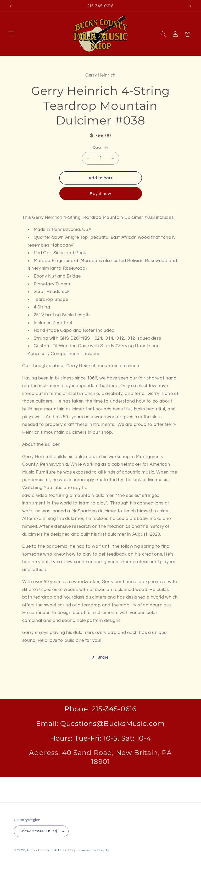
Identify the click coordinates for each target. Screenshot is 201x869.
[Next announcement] (190, 6)
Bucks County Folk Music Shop (51, 850)
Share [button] (103, 657)
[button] (11, 34)
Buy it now (100, 194)
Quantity (100, 147)
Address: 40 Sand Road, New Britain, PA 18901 (100, 757)
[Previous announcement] (10, 6)
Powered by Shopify (93, 850)
